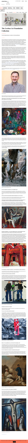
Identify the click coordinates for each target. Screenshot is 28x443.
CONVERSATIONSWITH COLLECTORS (5, 8)
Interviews (14, 12)
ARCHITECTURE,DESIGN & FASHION (10, 8)
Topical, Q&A (10, 12)
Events (7, 12)
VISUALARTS (1, 8)
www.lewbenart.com (4, 434)
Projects (23, 12)
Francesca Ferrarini (17, 44)
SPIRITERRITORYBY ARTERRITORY (18, 8)
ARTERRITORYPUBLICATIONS (2, 10)
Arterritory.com (4, 33)
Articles (20, 12)
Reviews (17, 12)
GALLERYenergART (22, 8)
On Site (26, 12)
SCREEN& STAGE (14, 8)
